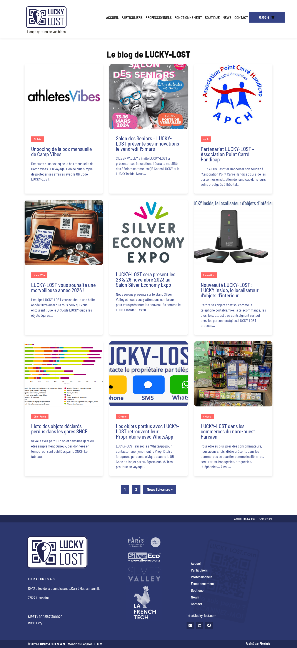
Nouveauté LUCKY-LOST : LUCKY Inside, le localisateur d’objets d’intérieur (230, 290)
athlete (37, 139)
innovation (208, 275)
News (227, 17)
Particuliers (132, 17)
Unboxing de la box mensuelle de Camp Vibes (61, 151)
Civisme (122, 416)
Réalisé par (257, 643)
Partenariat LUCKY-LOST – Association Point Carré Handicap (227, 154)
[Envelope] (190, 625)
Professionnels (158, 17)
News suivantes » (160, 489)
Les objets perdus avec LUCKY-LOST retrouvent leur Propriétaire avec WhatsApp (147, 431)
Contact (241, 17)
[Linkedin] (199, 625)
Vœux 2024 (39, 275)
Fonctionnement (188, 17)
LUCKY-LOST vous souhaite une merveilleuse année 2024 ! (63, 287)
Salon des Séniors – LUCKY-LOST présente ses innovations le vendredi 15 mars (147, 143)
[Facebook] (209, 625)
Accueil (112, 17)
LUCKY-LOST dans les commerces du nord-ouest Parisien (228, 431)
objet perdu (40, 416)
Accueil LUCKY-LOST (245, 518)
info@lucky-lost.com (201, 615)
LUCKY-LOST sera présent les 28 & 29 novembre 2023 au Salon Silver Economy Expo (145, 279)
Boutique (212, 17)
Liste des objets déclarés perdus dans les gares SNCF (59, 428)
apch (206, 139)
